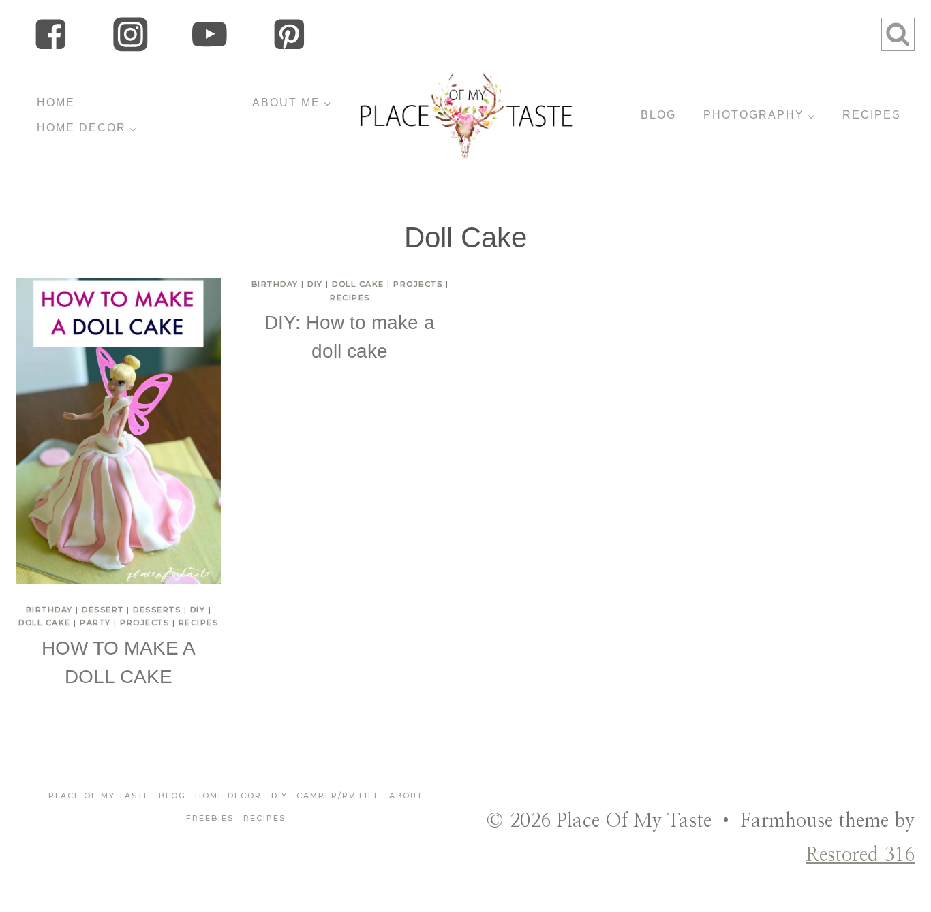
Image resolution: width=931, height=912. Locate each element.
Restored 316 (860, 855)
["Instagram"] (130, 34)
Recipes (199, 622)
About (406, 795)
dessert (103, 609)
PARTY (95, 622)
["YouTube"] (209, 34)
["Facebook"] (50, 34)
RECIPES (871, 115)
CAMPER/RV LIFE (338, 795)
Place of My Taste (99, 795)
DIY (198, 609)
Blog (172, 795)
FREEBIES (210, 818)
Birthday (49, 609)
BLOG (658, 115)
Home (56, 102)
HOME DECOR (228, 795)
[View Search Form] (898, 34)
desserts (157, 609)
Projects (144, 622)
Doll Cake (44, 622)
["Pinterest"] (289, 34)
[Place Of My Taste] (465, 115)
